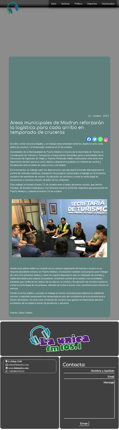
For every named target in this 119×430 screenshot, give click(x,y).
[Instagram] (106, 139)
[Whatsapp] (100, 139)
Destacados (108, 3)
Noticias (65, 3)
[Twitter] (94, 139)
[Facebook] (89, 139)
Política (78, 3)
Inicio (53, 3)
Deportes (92, 3)
